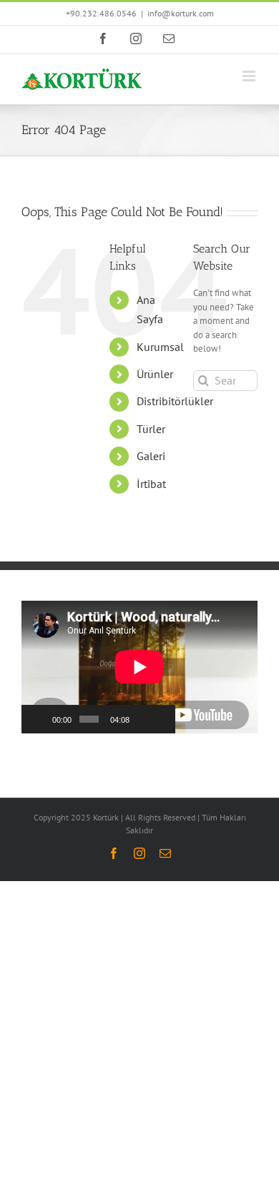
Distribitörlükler (175, 401)
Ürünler (155, 374)
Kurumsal (160, 347)
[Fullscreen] (160, 719)
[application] (98, 667)
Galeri (151, 456)
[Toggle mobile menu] (250, 75)
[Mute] (141, 719)
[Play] (40, 719)
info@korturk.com (180, 13)
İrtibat (151, 484)
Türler (151, 429)
